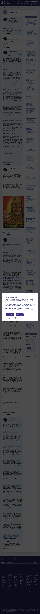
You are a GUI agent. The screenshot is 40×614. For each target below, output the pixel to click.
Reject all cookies (19, 314)
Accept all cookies (10, 314)
